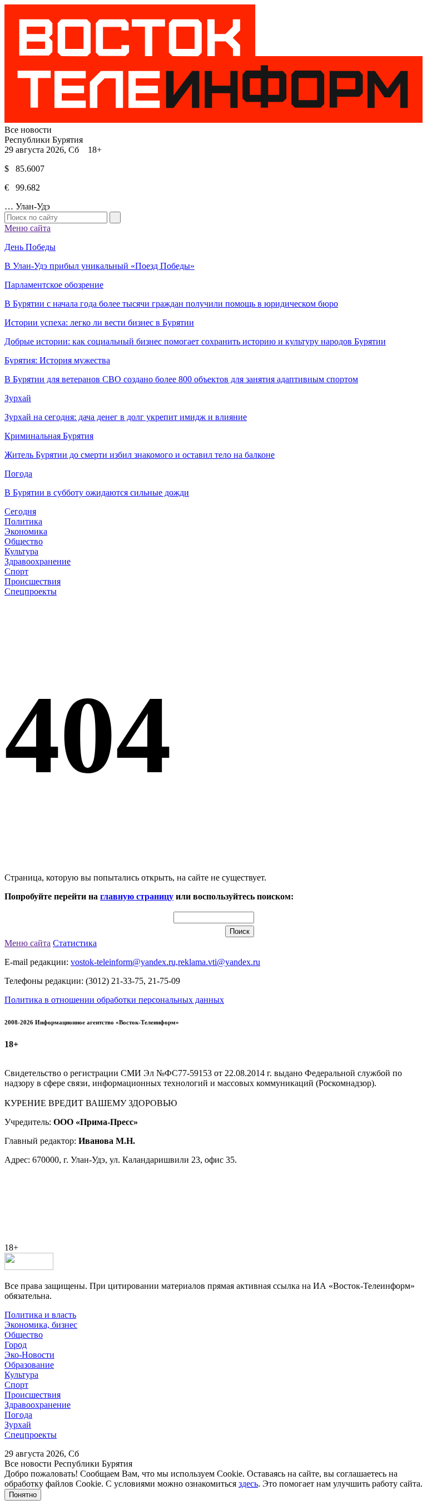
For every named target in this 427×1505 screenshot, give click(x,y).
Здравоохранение (37, 561)
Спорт (16, 571)
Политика (23, 521)
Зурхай (17, 1424)
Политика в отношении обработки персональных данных (114, 999)
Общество (23, 541)
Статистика (75, 943)
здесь (248, 1483)
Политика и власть (40, 1314)
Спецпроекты (30, 591)
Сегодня (20, 511)
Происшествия (32, 581)
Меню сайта (27, 228)
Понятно (23, 1495)
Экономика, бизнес (40, 1324)
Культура (21, 551)
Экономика (25, 531)
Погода (18, 1414)
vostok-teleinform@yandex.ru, (124, 962)
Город (15, 1344)
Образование (29, 1364)
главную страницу (136, 896)
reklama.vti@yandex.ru (219, 962)
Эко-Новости (29, 1354)
